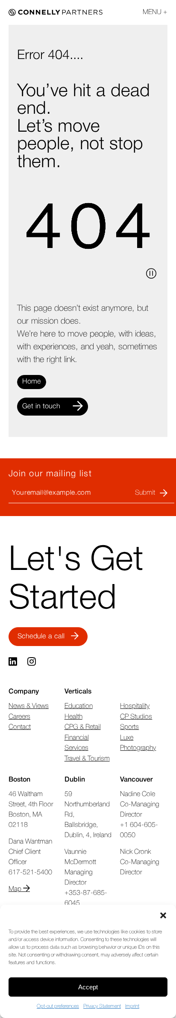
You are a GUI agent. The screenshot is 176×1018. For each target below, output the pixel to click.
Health (73, 717)
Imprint (132, 1006)
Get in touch (41, 406)
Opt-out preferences (58, 1006)
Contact (20, 727)
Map (16, 889)
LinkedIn (14, 662)
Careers (19, 717)
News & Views (29, 706)
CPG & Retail (83, 727)
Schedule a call (41, 636)
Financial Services (77, 743)
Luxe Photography (138, 743)
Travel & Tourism (87, 759)
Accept (88, 987)
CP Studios (136, 717)
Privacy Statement (102, 1006)
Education (79, 706)
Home (31, 381)
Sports (129, 727)
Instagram (32, 662)
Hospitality (135, 706)
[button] (163, 915)
